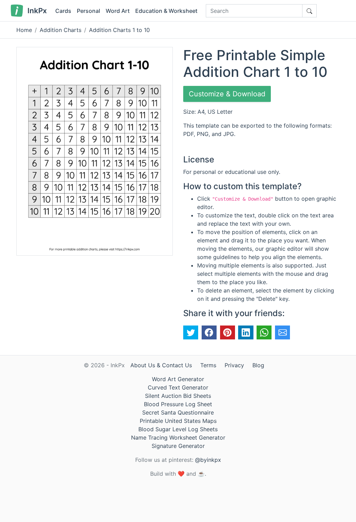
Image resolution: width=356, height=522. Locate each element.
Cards (63, 10)
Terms (208, 365)
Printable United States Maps (178, 420)
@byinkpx (208, 459)
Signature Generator (178, 445)
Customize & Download (227, 94)
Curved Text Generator (178, 387)
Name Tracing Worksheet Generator (178, 437)
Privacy (234, 365)
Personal (88, 10)
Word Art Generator (178, 379)
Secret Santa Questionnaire (178, 412)
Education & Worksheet (166, 10)
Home (24, 29)
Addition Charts (60, 29)
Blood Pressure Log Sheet (178, 404)
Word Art (118, 10)
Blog (258, 365)
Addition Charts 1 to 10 (119, 29)
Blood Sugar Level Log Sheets (178, 429)
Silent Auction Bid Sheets (178, 395)
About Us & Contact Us (161, 365)
